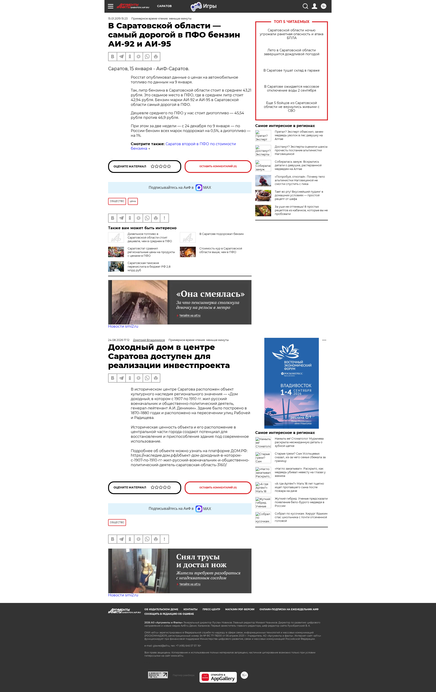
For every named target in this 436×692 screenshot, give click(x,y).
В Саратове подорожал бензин (221, 234)
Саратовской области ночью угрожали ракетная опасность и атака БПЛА (291, 34)
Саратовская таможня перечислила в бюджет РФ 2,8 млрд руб (149, 266)
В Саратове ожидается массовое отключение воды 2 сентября (291, 88)
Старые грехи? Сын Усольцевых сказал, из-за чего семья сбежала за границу (300, 457)
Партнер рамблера (183, 675)
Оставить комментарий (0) (218, 166)
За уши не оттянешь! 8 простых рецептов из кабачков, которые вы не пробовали (301, 210)
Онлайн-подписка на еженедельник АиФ (289, 609)
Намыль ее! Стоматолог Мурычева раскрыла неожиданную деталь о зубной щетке (299, 442)
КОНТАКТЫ (190, 609)
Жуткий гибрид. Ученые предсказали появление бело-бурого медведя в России (301, 502)
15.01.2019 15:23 (118, 18)
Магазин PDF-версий (239, 609)
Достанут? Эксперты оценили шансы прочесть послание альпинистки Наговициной (301, 150)
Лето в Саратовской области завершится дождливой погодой (292, 52)
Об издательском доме (161, 609)
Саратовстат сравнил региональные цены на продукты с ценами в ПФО (151, 252)
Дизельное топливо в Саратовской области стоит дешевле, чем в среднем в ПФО (150, 237)
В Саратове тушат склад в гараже (291, 70)
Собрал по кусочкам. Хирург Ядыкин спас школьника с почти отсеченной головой (301, 517)
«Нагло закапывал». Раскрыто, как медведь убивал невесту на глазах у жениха (300, 472)
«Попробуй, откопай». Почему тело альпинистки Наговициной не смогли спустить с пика (300, 180)
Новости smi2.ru (123, 326)
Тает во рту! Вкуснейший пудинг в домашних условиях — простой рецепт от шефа (299, 195)
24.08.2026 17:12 (118, 340)
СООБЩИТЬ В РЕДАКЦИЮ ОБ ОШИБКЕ (169, 613)
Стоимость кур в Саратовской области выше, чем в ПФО (220, 250)
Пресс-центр (211, 609)
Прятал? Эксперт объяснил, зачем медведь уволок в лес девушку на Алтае (299, 135)
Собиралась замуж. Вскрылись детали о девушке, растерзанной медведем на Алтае (298, 165)
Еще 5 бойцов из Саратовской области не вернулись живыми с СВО (292, 107)
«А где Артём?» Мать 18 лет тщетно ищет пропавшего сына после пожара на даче (299, 487)
